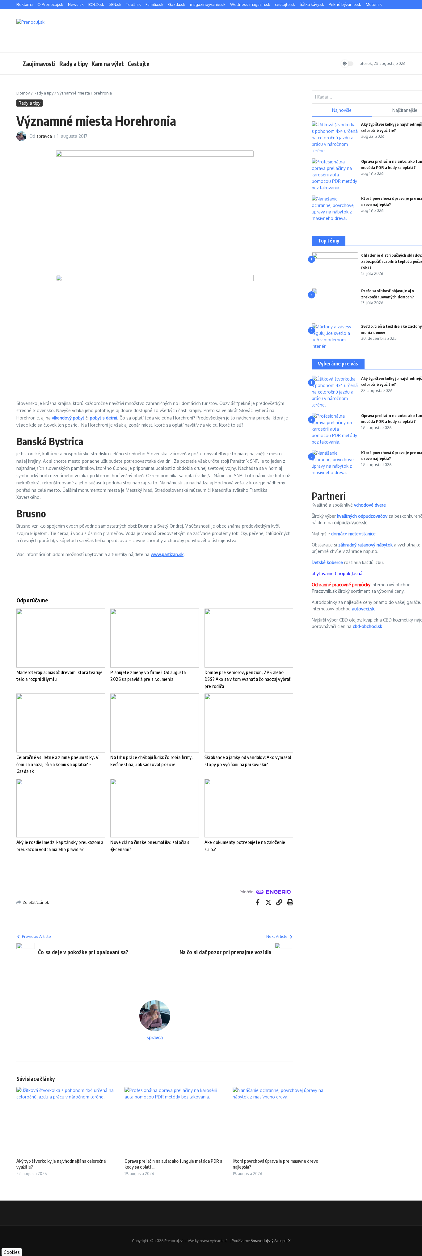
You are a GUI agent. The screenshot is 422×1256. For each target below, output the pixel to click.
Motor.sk (374, 4)
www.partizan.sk (167, 554)
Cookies (12, 1252)
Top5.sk (133, 4)
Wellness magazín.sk (250, 4)
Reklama (24, 4)
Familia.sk (154, 4)
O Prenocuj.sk (50, 4)
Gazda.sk (176, 4)
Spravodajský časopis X (270, 1240)
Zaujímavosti (39, 63)
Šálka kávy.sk (312, 4)
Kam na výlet (107, 63)
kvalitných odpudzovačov (362, 516)
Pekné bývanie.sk (345, 4)
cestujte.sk (285, 4)
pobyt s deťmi (103, 417)
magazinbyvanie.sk (208, 4)
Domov (23, 93)
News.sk (76, 4)
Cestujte (139, 63)
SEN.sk (115, 4)
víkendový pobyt (68, 417)
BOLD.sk (96, 4)
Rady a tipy (73, 63)
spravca (44, 136)
